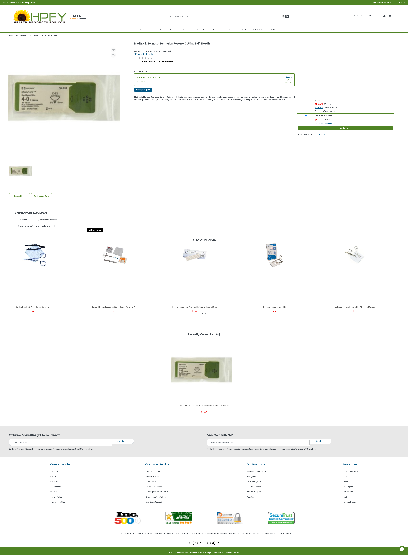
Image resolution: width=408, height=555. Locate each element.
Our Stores (54, 481)
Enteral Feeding (203, 30)
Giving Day (251, 476)
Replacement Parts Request (157, 497)
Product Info (19, 196)
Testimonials (55, 487)
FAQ (345, 497)
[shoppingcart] (390, 16)
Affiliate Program (254, 492)
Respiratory (174, 30)
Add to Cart (345, 128)
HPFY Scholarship (254, 487)
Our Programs (256, 464)
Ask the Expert (350, 502)
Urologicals (151, 30)
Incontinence (230, 30)
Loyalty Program (254, 481)
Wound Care (138, 30)
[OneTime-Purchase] (306, 116)
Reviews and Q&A (41, 196)
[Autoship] (305, 101)
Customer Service (157, 464)
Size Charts (348, 492)
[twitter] (189, 543)
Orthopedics (188, 30)
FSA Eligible (348, 487)
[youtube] (212, 543)
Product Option (140, 71)
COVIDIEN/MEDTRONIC (147, 51)
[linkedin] (207, 543)
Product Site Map (57, 502)
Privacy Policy (56, 497)
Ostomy (163, 30)
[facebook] (195, 543)
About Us (54, 471)
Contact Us (358, 16)
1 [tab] (203, 313)
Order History (151, 481)
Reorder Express (152, 476)
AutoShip (250, 497)
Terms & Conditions (154, 487)
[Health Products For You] (39, 16)
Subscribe (121, 441)
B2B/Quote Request (154, 502)
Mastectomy (244, 30)
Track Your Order (153, 471)
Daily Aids (217, 30)
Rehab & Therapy (260, 30)
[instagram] (201, 543)
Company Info (60, 464)
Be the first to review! (166, 61)
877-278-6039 (318, 134)
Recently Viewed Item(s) (204, 334)
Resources (350, 464)
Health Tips (348, 481)
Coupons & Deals (351, 471)
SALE (273, 30)
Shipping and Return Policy (157, 492)
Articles (347, 476)
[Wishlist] (113, 50)
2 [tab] (205, 313)
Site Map (54, 492)
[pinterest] (218, 543)
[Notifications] (384, 16)
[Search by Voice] (283, 16)
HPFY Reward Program (256, 471)
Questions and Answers (148, 61)
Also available (204, 240)
